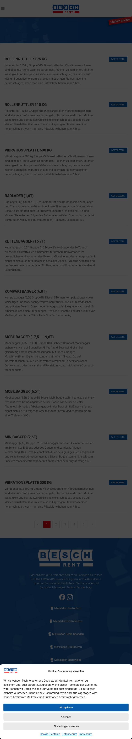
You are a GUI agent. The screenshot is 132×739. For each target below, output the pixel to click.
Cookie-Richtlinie (50, 734)
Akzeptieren (66, 707)
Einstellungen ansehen (66, 726)
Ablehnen (66, 716)
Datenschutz (69, 734)
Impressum (85, 734)
